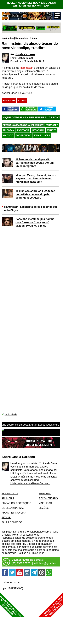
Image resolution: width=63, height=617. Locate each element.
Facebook (23, 130)
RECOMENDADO (48, 498)
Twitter (51, 130)
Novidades (8, 38)
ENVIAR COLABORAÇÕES (16, 503)
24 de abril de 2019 (33, 61)
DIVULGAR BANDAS (13, 508)
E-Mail (37, 135)
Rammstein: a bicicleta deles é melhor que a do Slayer (30, 208)
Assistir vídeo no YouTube (17, 93)
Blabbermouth (26, 58)
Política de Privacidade (31, 553)
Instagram (38, 130)
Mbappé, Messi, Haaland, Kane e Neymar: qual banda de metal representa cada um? (36, 178)
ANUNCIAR (8, 498)
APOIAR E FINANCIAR (14, 512)
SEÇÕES (44, 508)
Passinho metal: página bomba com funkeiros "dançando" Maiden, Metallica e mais (35, 222)
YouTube (8, 135)
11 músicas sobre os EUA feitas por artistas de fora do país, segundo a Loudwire (35, 194)
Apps (47, 135)
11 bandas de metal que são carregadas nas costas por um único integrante (35, 162)
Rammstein (21, 38)
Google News (23, 135)
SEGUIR (6, 517)
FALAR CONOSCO (12, 522)
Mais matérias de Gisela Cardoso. (30, 483)
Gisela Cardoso (25, 54)
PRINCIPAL (45, 493)
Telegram (8, 130)
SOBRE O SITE (10, 493)
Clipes (33, 38)
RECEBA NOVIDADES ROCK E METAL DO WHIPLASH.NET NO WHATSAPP (31, 4)
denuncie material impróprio (18, 549)
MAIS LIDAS (45, 503)
